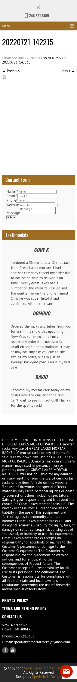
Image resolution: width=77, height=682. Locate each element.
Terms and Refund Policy (24, 608)
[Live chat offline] (66, 671)
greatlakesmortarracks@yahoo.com (42, 642)
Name (12, 191)
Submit (11, 217)
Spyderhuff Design (46, 676)
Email (11, 196)
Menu (6, 26)
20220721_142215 (16, 62)
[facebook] (5, 650)
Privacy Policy (15, 600)
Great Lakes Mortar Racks (44, 668)
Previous (11, 70)
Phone (11, 200)
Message (13, 212)
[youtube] (13, 650)
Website (12, 204)
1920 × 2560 (53, 58)
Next (68, 70)
